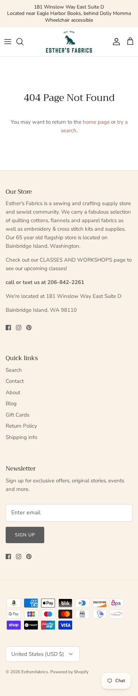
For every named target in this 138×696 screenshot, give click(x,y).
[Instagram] (18, 327)
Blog (11, 403)
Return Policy (21, 425)
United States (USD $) (37, 654)
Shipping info (21, 437)
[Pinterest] (28, 327)
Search (14, 370)
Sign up (25, 535)
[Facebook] (8, 327)
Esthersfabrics (34, 672)
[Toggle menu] (8, 41)
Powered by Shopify (69, 672)
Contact (15, 381)
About (13, 392)
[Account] (114, 41)
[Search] (23, 41)
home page (96, 121)
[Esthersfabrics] (69, 42)
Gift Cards (17, 414)
